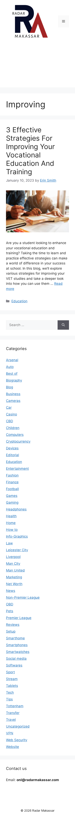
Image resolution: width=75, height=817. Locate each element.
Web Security (16, 740)
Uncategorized (18, 726)
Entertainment (17, 469)
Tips (9, 699)
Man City (13, 564)
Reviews (12, 625)
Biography (14, 380)
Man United (15, 570)
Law (9, 543)
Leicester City (17, 550)
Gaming (12, 502)
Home (11, 523)
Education (19, 301)
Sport (10, 672)
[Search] (63, 325)
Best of (11, 374)
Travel (11, 720)
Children (12, 428)
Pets (9, 611)
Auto (10, 367)
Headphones (16, 509)
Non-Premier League (23, 597)
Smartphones (17, 645)
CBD (9, 421)
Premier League (18, 618)
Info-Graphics (17, 536)
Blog (9, 387)
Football (12, 489)
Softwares (14, 665)
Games (11, 496)
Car (9, 407)
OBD (9, 604)
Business (13, 394)
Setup (10, 631)
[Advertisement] (37, 66)
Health (11, 516)
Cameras (13, 401)
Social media (16, 659)
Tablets (12, 686)
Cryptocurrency (18, 441)
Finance (12, 482)
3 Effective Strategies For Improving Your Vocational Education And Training (30, 151)
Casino (11, 414)
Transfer (12, 713)
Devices (12, 448)
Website (12, 747)
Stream (12, 679)
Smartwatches (17, 652)
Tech (10, 692)
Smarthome (15, 638)
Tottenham (14, 706)
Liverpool (13, 557)
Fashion (12, 475)
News (10, 591)
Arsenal (12, 360)
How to (12, 530)
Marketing (14, 577)
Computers (15, 435)
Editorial (12, 455)
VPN (9, 733)
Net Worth (14, 584)
